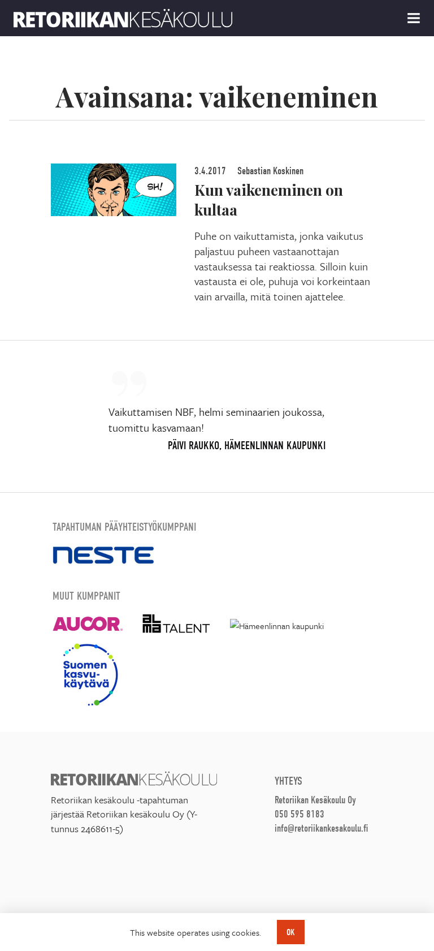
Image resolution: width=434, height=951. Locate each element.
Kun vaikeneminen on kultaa (268, 199)
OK (291, 932)
